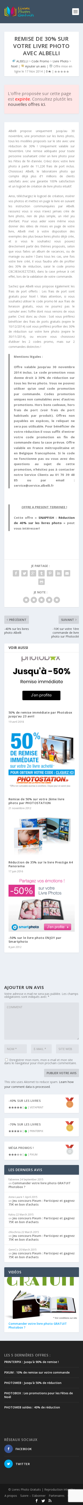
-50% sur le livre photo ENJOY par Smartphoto (35, 940)
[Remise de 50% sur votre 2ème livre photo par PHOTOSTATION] (42, 760)
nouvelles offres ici (26, 104)
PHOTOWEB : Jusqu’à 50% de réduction (33, 1383)
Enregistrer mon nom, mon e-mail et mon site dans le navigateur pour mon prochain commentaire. (40, 1061)
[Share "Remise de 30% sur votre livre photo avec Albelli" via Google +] (33, 573)
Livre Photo (61, 61)
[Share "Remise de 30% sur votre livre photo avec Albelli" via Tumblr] (41, 573)
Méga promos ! (21, 1148)
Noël (14, 66)
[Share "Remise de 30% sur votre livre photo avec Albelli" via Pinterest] (50, 573)
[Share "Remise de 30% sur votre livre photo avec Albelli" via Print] (41, 582)
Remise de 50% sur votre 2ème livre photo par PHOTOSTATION (36, 801)
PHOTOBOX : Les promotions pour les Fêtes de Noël (38, 1395)
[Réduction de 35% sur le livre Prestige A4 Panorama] (42, 835)
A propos (10, 1496)
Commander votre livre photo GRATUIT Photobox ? (40, 1185)
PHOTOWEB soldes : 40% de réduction (32, 1407)
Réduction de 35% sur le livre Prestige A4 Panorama (41, 864)
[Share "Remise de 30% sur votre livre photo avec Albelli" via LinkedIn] (58, 573)
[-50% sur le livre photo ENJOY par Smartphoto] (42, 904)
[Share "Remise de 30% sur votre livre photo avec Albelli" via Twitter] (24, 573)
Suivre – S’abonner (33, 1496)
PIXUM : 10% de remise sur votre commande (37, 1372)
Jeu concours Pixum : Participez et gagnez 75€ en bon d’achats (42, 1202)
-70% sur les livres (25, 1124)
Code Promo (40, 61)
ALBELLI (22, 61)
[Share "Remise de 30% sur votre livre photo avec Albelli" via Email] (67, 573)
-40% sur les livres (25, 1101)
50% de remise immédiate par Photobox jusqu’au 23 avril (40, 714)
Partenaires (56, 1496)
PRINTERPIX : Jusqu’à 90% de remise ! (31, 1362)
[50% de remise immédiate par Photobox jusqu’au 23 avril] (42, 681)
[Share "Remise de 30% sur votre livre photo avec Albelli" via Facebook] (16, 573)
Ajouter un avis (35, 66)
